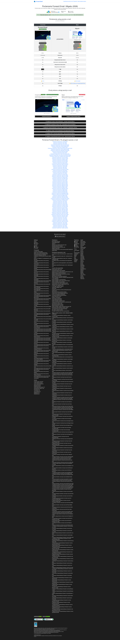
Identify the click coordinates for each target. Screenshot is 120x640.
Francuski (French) (81, 250)
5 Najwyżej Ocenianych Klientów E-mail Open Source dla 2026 (61, 444)
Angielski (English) (83, 247)
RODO (75, 256)
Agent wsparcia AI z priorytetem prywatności (59, 276)
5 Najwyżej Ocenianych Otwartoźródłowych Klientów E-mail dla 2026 (62, 559)
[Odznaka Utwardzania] (35, 624)
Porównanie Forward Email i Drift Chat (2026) (60, 160)
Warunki (75, 254)
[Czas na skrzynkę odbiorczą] (60, 69)
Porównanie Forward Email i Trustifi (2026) (60, 218)
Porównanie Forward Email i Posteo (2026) (60, 203)
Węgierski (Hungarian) (82, 256)
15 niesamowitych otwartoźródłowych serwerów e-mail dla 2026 (61, 355)
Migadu (77, 28)
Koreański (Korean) (81, 262)
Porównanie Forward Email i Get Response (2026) (60, 169)
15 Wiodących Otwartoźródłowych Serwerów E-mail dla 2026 (62, 561)
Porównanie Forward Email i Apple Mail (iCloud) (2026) (60, 150)
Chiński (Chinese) (83, 242)
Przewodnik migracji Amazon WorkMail (58, 270)
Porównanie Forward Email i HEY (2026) (60, 172)
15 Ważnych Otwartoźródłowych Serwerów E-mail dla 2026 (62, 531)
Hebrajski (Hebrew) (81, 254)
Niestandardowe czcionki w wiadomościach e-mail (60, 284)
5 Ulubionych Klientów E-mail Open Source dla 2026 (62, 421)
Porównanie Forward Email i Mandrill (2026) (60, 192)
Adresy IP (53, 243)
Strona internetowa (43, 43)
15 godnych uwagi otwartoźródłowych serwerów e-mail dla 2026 (61, 351)
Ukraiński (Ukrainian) (82, 276)
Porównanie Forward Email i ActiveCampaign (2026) (60, 146)
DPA (75, 257)
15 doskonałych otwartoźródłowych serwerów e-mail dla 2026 (62, 347)
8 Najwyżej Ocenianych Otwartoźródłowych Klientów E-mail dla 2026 (62, 612)
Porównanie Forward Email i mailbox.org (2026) (60, 227)
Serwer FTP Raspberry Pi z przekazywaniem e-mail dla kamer (42, 259)
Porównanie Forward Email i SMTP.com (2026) (60, 208)
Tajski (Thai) (82, 273)
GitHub (76, 242)
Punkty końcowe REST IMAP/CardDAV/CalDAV (60, 282)
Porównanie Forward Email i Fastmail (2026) (60, 165)
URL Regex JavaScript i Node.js (57, 309)
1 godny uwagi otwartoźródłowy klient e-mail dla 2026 (62, 353)
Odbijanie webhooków (55, 248)
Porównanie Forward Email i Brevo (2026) (60, 152)
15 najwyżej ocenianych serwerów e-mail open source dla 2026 (61, 490)
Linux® (36, 244)
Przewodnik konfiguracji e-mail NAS (40, 254)
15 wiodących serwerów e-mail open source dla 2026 (62, 455)
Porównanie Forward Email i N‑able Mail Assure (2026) (60, 198)
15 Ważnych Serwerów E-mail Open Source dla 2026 (62, 423)
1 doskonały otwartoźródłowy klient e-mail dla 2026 (62, 349)
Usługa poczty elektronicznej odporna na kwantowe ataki (61, 302)
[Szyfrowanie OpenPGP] (61, 83)
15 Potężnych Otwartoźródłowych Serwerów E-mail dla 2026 (62, 536)
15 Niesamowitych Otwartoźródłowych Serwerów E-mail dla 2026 (62, 578)
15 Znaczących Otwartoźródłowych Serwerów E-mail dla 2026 (62, 574)
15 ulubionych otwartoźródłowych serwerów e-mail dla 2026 (62, 364)
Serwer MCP (54, 288)
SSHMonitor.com (37, 392)
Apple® (35, 241)
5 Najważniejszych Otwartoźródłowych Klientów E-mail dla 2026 (62, 546)
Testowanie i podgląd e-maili (57, 287)
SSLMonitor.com (36, 393)
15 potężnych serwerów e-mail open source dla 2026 (62, 482)
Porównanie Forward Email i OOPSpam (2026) (60, 199)
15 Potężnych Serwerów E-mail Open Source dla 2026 (62, 372)
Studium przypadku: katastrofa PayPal (58, 300)
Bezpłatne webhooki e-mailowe (57, 246)
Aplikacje (36, 240)
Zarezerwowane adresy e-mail (39, 388)
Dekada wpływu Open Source (57, 269)
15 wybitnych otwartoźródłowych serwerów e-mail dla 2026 (62, 343)
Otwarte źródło (54, 250)
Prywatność (75, 1)
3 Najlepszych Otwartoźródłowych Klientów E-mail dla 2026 (62, 541)
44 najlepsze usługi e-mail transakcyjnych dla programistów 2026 (59, 130)
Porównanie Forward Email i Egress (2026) (60, 162)
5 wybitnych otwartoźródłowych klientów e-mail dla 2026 (62, 345)
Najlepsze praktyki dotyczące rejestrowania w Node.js (61, 274)
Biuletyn (76, 241)
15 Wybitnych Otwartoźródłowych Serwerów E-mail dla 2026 (62, 566)
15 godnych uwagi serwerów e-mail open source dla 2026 (62, 464)
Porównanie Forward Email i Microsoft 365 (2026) (60, 194)
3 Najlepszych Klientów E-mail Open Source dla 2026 (62, 435)
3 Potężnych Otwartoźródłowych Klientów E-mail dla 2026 (62, 598)
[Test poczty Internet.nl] (43, 47)
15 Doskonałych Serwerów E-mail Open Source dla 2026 (62, 404)
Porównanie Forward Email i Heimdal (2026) (60, 174)
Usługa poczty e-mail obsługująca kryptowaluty (60, 293)
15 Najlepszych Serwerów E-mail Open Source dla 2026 (62, 375)
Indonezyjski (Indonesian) (82, 258)
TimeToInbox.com (37, 390)
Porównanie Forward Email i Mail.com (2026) (60, 183)
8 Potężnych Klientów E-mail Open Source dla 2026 (62, 373)
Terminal (36, 248)
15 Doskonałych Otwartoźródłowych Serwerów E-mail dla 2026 (62, 569)
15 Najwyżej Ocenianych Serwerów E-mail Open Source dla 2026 (62, 384)
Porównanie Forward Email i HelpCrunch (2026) (60, 176)
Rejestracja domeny (37, 386)
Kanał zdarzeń (76, 250)
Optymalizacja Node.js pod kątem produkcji (59, 291)
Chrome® (36, 247)
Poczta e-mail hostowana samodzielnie (58, 294)
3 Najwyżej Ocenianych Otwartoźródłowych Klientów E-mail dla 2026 (62, 550)
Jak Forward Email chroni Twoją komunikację (59, 308)
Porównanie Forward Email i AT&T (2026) (60, 143)
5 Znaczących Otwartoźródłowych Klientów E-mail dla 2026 (62, 576)
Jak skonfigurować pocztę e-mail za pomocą (41, 261)
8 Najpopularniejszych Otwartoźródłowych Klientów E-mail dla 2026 (62, 555)
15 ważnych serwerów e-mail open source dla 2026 (62, 479)
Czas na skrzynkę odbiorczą (38, 383)
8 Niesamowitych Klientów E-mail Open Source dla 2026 (62, 412)
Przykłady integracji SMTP (38, 251)
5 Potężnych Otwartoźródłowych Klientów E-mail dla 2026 (62, 537)
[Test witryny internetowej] (39, 619)
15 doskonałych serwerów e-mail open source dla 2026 (62, 460)
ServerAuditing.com (37, 391)
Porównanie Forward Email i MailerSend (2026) (60, 185)
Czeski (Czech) (82, 243)
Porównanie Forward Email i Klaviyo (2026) (60, 180)
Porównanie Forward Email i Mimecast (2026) (60, 196)
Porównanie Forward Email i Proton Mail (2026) (60, 206)
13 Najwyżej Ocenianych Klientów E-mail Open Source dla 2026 (62, 395)
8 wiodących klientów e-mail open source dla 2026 (62, 505)
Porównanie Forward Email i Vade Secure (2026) (60, 221)
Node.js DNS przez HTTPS (56, 296)
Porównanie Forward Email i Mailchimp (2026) (60, 184)
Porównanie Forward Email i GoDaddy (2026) (60, 171)
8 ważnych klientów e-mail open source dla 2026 (62, 480)
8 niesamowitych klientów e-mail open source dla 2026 (61, 521)
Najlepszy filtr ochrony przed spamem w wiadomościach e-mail (62, 271)
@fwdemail (77, 243)
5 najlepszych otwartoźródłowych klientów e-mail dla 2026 (62, 362)
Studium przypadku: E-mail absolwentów (59, 279)
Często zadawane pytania (81, 1)
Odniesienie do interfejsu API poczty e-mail (59, 244)
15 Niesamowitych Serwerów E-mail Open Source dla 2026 (62, 410)
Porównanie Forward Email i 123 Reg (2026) (60, 141)
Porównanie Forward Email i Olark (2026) (60, 201)
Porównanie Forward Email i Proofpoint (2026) (60, 205)
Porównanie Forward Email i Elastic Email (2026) (60, 164)
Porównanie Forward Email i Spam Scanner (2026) (60, 214)
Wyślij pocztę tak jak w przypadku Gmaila (41, 253)
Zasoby (35, 380)
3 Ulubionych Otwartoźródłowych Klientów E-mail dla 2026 (62, 589)
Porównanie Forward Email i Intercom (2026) (60, 179)
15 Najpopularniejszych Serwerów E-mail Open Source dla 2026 (62, 389)
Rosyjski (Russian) (83, 268)
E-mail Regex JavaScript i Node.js (57, 286)
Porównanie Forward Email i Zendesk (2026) (60, 224)
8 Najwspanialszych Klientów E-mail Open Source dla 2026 (62, 417)
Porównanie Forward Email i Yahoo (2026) (60, 222)
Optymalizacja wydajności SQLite (57, 304)
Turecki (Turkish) (82, 274)
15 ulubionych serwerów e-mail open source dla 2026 (62, 475)
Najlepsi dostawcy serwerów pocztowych (59, 272)
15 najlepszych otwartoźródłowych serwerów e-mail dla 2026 (61, 316)
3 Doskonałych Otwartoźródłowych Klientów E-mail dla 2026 (62, 571)
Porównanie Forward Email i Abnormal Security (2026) (60, 144)
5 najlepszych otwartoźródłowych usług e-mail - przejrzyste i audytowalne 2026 (59, 127)
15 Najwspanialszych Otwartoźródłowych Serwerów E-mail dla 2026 (62, 583)
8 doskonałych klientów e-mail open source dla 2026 (62, 462)
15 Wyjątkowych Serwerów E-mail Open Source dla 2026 (62, 400)
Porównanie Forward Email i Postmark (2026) (60, 204)
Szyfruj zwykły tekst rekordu (39, 387)
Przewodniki (36, 250)
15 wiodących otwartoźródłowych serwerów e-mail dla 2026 (62, 338)
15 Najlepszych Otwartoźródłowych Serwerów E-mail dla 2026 (61, 539)
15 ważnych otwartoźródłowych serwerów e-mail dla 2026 (62, 369)
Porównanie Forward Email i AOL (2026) (60, 142)
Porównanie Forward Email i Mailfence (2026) (60, 186)
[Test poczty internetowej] (48, 619)
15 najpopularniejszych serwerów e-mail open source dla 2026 (62, 494)
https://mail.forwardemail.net (78, 14)
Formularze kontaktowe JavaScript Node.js (59, 295)
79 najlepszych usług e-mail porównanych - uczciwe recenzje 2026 (60, 121)
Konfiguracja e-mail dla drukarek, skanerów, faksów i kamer (42, 257)
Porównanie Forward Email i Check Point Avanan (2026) (60, 153)
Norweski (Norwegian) (82, 264)
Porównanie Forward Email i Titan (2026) (60, 217)
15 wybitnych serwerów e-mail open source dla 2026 (61, 457)
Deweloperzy (54, 240)
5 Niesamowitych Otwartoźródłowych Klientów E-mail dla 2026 (61, 580)
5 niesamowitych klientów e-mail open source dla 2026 (62, 471)
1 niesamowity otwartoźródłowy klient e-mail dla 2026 (62, 357)
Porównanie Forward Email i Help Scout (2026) (60, 175)
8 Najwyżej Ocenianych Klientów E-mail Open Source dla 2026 (61, 387)
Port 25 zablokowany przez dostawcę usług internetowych (41, 378)
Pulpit (36, 246)
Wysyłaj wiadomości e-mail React (57, 305)
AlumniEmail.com (37, 389)
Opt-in (43, 81)
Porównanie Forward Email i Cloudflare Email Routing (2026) (60, 156)
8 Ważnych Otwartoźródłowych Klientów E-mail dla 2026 (62, 533)
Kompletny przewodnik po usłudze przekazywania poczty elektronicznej (61, 290)
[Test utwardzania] (43, 44)
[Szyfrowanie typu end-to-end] (61, 81)
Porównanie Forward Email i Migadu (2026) (60, 195)
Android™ (36, 243)
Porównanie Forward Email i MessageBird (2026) (60, 193)
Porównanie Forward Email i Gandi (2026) (60, 168)
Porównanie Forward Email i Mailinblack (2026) (60, 188)
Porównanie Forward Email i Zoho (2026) (60, 225)
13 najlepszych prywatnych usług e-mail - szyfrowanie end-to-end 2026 (60, 124)
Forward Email (42, 27)
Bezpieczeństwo (77, 252)
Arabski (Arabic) (82, 241)
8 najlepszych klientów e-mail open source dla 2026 (62, 473)
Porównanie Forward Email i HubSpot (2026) (60, 177)
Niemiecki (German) (81, 252)
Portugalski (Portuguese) (82, 267)
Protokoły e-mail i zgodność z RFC (58, 285)
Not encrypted (78, 81)
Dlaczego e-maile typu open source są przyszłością (60, 311)
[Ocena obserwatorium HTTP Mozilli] (42, 48)
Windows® (36, 242)
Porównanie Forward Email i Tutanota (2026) (60, 220)
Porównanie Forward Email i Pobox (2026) (60, 202)
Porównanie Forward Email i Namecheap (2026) (60, 197)
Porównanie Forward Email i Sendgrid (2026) (60, 211)
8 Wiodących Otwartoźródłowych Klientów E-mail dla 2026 (62, 564)
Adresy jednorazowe (37, 384)
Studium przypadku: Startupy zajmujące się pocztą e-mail (61, 306)
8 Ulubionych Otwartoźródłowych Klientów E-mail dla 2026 (62, 529)
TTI (42, 69)
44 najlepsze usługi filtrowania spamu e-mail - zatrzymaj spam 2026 (59, 136)
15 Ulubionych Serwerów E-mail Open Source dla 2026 (61, 419)
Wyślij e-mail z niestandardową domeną (40, 252)
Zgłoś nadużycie (76, 259)
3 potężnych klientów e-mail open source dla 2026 (62, 483)
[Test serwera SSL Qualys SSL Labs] (42, 50)
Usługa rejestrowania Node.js (57, 299)
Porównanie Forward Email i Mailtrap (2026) (60, 190)
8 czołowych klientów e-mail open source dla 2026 (62, 488)
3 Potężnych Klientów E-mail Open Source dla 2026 (61, 430)
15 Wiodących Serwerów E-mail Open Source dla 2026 (62, 397)
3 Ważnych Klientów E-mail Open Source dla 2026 (62, 426)
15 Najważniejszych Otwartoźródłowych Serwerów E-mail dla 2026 (62, 543)
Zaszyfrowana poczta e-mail (68, 1)
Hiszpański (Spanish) (82, 270)
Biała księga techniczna (56, 241)
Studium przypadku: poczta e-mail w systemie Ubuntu (61, 280)
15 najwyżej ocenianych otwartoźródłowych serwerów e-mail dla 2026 (62, 325)
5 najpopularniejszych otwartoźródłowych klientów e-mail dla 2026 (62, 332)
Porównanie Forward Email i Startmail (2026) (60, 216)
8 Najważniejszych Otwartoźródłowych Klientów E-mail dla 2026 (62, 607)
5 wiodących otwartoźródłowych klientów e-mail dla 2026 (61, 341)
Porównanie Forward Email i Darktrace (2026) (60, 159)
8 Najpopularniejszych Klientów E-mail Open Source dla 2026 (62, 391)
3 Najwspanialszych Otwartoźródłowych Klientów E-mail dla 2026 (62, 585)
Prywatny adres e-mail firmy (38, 381)
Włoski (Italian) (82, 259)
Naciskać (75, 260)
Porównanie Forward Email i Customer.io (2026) (60, 158)
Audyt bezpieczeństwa (56, 242)
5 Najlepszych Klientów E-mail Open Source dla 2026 (62, 378)
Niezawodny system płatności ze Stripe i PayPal (60, 307)
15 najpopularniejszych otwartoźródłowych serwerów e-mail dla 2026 (62, 329)
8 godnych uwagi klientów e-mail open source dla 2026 (62, 466)
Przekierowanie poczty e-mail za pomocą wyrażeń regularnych (62, 249)
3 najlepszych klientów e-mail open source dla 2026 (62, 485)
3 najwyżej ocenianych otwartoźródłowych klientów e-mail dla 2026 (62, 327)
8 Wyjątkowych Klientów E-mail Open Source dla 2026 (62, 402)
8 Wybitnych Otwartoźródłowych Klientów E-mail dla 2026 (62, 567)
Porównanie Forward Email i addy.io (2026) (60, 226)
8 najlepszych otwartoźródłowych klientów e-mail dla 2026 (62, 318)
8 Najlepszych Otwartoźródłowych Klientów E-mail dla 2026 (61, 603)
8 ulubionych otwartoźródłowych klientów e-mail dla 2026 (62, 366)
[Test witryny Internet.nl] (43, 46)
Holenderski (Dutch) (82, 246)
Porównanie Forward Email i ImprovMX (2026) (60, 178)
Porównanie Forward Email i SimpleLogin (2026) (60, 212)
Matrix (76, 244)
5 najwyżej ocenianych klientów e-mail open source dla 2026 (62, 492)
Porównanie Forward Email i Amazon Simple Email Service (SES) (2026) (60, 148)
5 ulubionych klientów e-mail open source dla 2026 (62, 477)
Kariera (75, 261)
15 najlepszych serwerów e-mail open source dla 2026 (62, 472)
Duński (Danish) (82, 244)
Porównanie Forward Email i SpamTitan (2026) (60, 215)
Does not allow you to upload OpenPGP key (78, 83)
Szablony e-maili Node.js (56, 297)
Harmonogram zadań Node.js (57, 298)
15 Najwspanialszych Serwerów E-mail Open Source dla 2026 (61, 415)
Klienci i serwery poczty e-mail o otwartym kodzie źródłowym (62, 313)
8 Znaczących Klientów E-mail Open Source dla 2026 (62, 408)
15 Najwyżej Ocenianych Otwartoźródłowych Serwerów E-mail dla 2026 (62, 548)
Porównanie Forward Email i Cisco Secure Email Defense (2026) (60, 155)
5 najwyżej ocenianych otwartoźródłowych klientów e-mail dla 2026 (62, 336)
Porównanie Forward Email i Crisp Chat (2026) (60, 157)
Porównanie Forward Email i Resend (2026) (60, 207)
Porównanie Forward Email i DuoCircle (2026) (60, 161)
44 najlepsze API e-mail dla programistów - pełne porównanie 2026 (60, 133)
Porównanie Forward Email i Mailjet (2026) (60, 189)
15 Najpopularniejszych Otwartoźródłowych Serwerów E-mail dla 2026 (62, 552)
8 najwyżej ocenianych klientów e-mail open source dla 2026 (61, 501)
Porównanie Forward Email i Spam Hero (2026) (60, 213)
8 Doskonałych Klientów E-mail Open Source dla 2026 (62, 406)
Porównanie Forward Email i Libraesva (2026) (60, 181)
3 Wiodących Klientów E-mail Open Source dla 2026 (62, 398)
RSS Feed (77, 247)
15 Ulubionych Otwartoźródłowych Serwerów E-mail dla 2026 (62, 527)
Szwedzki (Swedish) (81, 272)
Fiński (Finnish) (82, 248)
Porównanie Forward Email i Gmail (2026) (60, 170)
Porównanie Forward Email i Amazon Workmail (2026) (60, 149)
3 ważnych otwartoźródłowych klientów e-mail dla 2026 (62, 371)
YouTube (76, 246)
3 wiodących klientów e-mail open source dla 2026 (62, 456)
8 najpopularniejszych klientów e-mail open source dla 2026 (62, 496)
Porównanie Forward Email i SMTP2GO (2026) (60, 209)
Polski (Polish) (82, 265)
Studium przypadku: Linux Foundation (58, 281)
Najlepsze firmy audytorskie (56, 275)
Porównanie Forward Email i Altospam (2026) (60, 147)
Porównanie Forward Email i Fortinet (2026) (60, 166)
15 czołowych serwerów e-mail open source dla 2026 (62, 486)
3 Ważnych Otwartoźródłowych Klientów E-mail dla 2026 (62, 594)
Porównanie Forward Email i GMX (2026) (60, 167)
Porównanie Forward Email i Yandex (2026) (60, 223)
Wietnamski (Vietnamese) (82, 278)
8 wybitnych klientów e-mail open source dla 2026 (61, 458)
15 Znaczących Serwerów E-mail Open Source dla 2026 (62, 407)
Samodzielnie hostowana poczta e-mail (58, 247)
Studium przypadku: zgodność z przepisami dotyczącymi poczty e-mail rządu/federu (62, 278)
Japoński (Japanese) (82, 260)
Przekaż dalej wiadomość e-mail (45, 14)
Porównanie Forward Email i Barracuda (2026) (60, 151)
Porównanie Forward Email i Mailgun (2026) (60, 187)
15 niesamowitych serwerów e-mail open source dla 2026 (62, 468)
